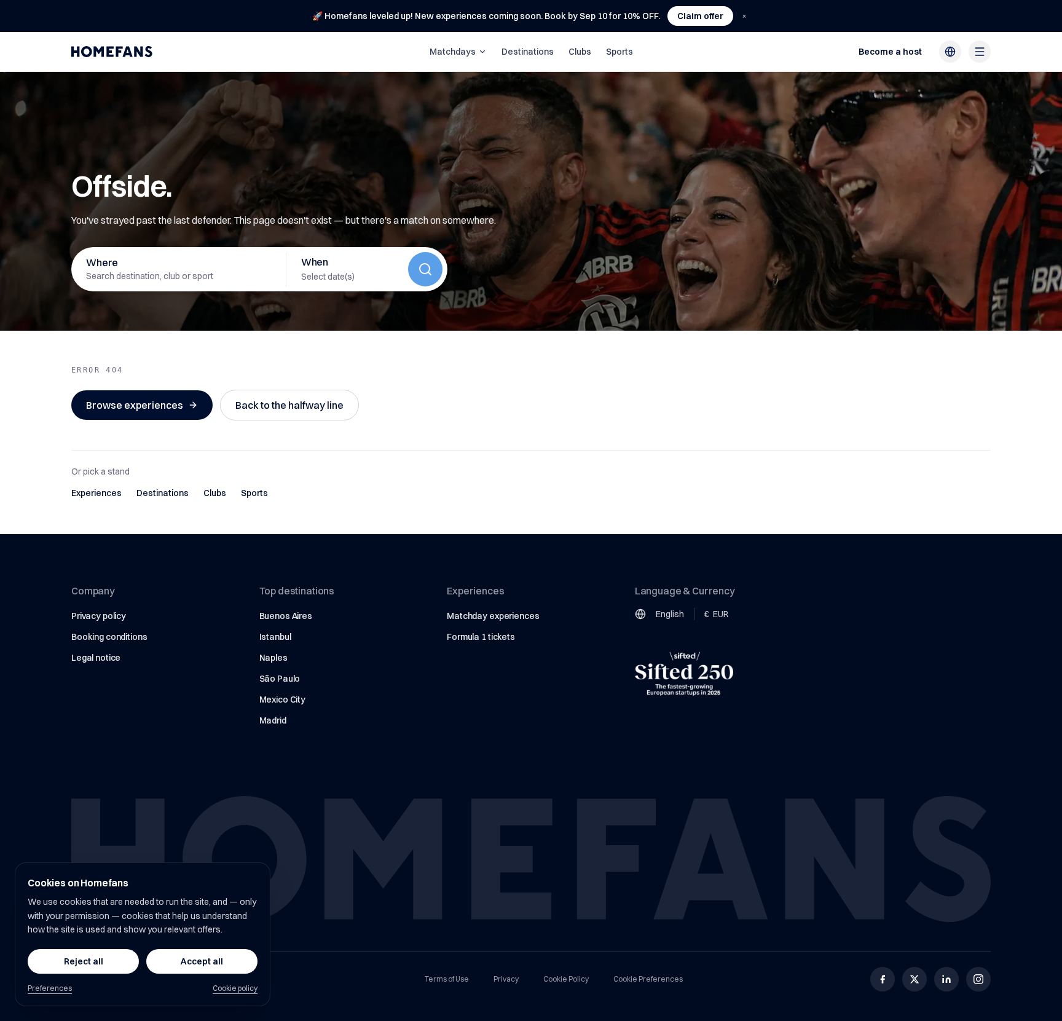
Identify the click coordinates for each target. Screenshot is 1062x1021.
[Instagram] (978, 979)
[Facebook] (882, 979)
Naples (273, 657)
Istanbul (275, 636)
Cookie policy (235, 988)
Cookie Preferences (648, 979)
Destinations (528, 51)
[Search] (425, 269)
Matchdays (453, 51)
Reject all (83, 961)
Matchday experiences (493, 615)
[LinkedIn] (946, 979)
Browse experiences (134, 405)
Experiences (96, 493)
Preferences (50, 988)
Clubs (579, 51)
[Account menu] (980, 52)
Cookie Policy (566, 979)
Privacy (506, 979)
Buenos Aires (285, 615)
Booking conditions (109, 636)
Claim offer (700, 16)
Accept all (202, 961)
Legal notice (95, 657)
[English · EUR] (950, 52)
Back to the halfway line (289, 405)
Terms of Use (447, 979)
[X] (914, 979)
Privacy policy (98, 615)
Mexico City (282, 699)
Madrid (272, 720)
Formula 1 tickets (481, 636)
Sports (619, 51)
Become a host (890, 51)
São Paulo (280, 678)
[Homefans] (111, 51)
